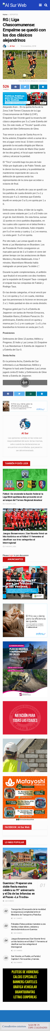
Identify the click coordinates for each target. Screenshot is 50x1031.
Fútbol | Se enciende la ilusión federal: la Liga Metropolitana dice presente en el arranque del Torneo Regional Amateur (23, 497)
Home (5, 15)
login (11, 555)
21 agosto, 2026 (10, 504)
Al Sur (12, 46)
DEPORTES (14, 15)
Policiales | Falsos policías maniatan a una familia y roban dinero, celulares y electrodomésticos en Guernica (28, 927)
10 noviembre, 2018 (28, 46)
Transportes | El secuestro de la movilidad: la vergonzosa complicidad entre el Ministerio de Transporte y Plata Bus (28, 912)
